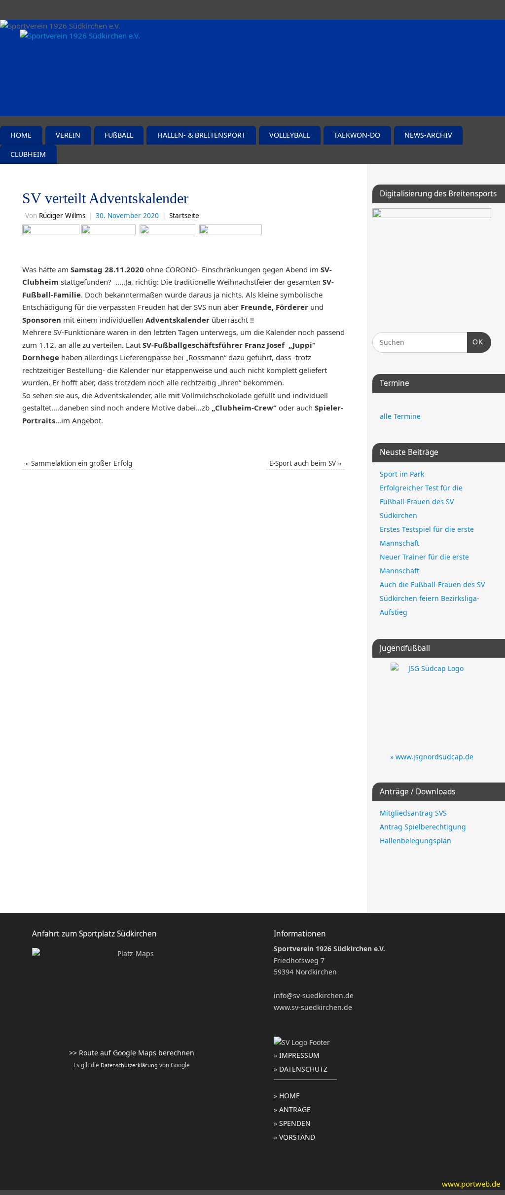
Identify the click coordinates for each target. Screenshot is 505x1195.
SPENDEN (295, 1123)
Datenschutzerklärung (129, 1065)
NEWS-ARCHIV (428, 135)
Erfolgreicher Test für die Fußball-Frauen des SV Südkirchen (421, 501)
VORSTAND (297, 1137)
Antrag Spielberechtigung (423, 826)
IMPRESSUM (299, 1055)
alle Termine (400, 416)
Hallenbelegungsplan (415, 840)
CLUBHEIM (28, 154)
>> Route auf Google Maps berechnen (131, 1052)
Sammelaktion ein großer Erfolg (79, 463)
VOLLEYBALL (289, 135)
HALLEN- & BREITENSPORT (201, 135)
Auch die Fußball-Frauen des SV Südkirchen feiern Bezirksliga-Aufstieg (432, 598)
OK (475, 342)
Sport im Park (402, 474)
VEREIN (68, 135)
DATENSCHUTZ (303, 1069)
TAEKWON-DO (357, 135)
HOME (21, 135)
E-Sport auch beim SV (305, 463)
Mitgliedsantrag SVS (413, 813)
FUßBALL (119, 135)
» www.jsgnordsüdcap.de (431, 756)
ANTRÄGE (295, 1109)
